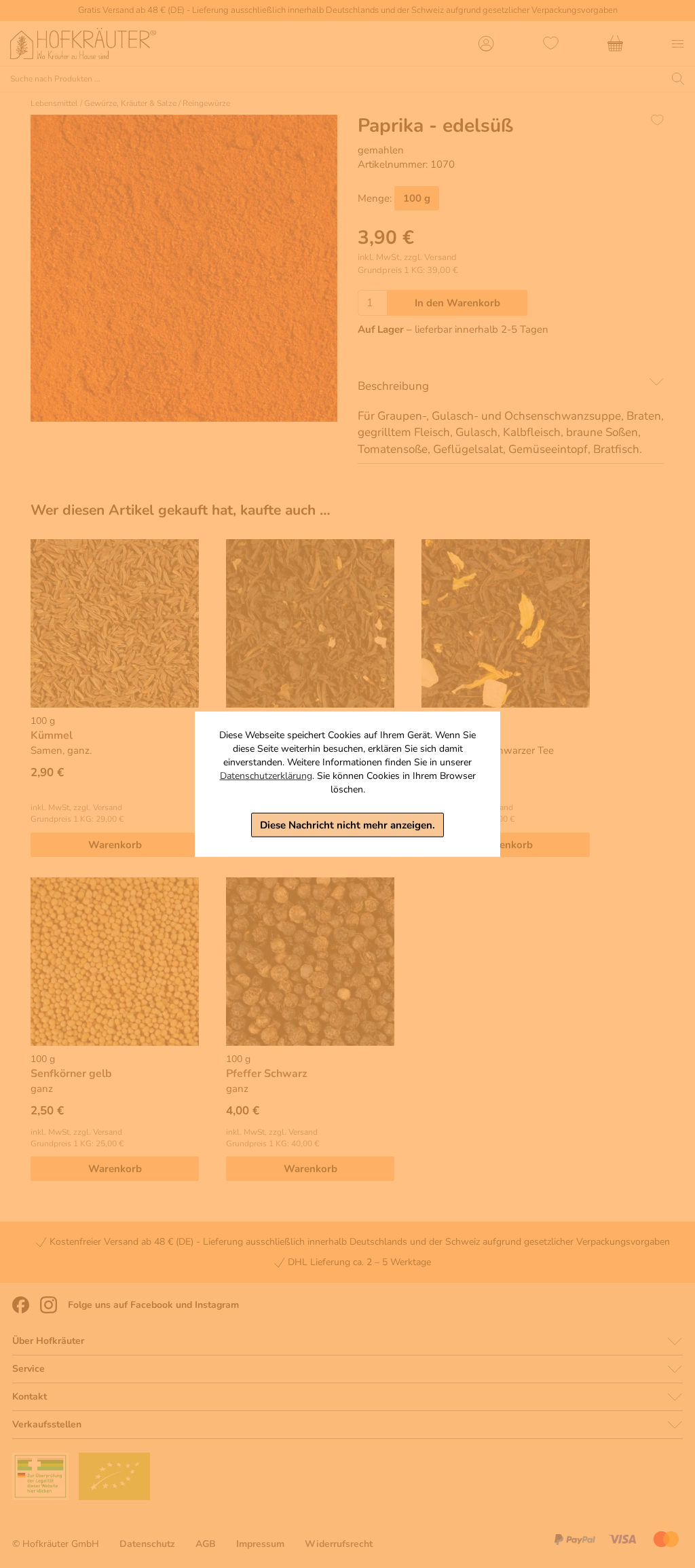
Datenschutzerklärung (266, 775)
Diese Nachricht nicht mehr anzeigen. (347, 824)
